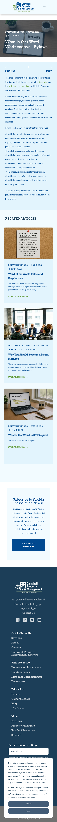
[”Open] (44, 7)
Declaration (43, 82)
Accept (28, 804)
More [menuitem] (14, 716)
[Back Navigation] (28, 67)
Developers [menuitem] (18, 681)
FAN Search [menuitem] (18, 708)
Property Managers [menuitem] (23, 725)
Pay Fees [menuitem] (16, 721)
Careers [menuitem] (16, 647)
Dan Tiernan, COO (15, 32)
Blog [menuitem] (14, 703)
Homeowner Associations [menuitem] (26, 667)
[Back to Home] (23, 11)
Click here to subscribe (28, 545)
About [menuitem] (15, 642)
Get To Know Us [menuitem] (21, 633)
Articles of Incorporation (19, 86)
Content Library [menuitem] (20, 699)
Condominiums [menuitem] (20, 672)
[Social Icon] (18, 620)
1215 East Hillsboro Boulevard (28, 599)
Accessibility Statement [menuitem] (28, 818)
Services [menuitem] (16, 638)
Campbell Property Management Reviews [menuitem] (24, 653)
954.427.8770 (28, 608)
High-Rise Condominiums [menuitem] (26, 676)
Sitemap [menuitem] (16, 735)
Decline (28, 811)
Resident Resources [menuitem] (23, 730)
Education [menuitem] (17, 689)
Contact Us (28, 612)
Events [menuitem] (15, 694)
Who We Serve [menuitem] (20, 662)
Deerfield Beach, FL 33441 (28, 604)
